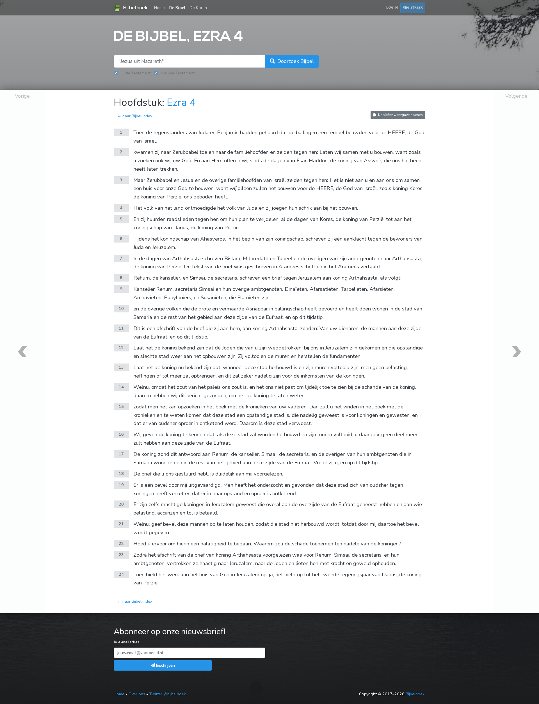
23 (121, 554)
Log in (392, 7)
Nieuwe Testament (178, 73)
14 (121, 387)
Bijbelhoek (134, 7)
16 (121, 434)
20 (121, 504)
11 (121, 328)
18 (121, 473)
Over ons (137, 694)
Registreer (413, 7)
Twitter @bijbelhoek (167, 694)
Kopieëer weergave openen (400, 114)
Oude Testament (135, 73)
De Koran (198, 7)
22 (121, 543)
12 (121, 347)
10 (121, 308)
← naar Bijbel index (134, 116)
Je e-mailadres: (127, 642)
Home (160, 7)
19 (121, 485)
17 (121, 454)
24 (121, 574)
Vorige (22, 96)
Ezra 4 (181, 102)
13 (121, 367)
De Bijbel (177, 7)
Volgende (516, 96)
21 (121, 524)
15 (121, 406)
